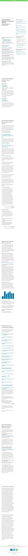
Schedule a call (10, 47)
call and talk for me (10, 305)
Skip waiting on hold (4, 47)
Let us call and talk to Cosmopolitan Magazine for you (7, 136)
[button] (27, 0)
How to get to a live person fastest (20, 29)
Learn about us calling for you (6, 143)
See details (4, 96)
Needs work (18, 545)
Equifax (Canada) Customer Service (20, 52)
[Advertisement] (8, 71)
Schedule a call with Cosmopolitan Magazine (8, 262)
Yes (15, 545)
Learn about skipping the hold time (6, 155)
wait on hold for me (4, 306)
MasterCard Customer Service (20, 51)
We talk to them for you (5, 46)
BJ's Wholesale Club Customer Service (21, 54)
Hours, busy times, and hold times (20, 30)
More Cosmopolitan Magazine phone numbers (21, 27)
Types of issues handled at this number (21, 31)
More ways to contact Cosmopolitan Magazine (21, 33)
